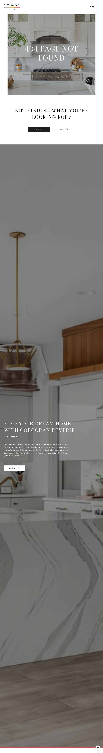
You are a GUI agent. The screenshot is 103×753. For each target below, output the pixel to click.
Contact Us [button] (14, 468)
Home (38, 130)
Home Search (64, 130)
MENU (92, 7)
